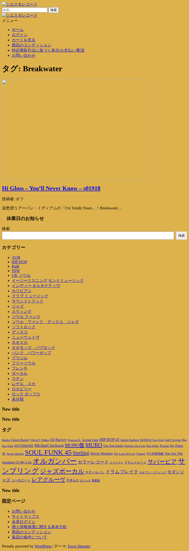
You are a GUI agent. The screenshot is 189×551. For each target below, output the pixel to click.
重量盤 (96, 480)
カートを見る (23, 40)
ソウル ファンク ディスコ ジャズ (45, 322)
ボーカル (20, 373)
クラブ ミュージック (30, 296)
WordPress (43, 546)
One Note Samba (113, 445)
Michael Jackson (49, 445)
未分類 (18, 399)
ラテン (18, 379)
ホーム (18, 30)
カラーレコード (93, 462)
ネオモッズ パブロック (33, 348)
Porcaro (164, 446)
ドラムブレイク (122, 471)
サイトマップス (25, 516)
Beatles (6, 439)
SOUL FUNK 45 (48, 452)
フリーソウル (23, 363)
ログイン (20, 35)
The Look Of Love (124, 453)
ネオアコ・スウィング (152, 472)
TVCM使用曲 (155, 453)
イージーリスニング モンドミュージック (48, 280)
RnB (15, 266)
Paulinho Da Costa (134, 445)
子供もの (72, 480)
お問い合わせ (23, 55)
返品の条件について (29, 537)
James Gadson (129, 440)
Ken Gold (158, 439)
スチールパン (95, 472)
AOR (16, 257)
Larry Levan (173, 440)
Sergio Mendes (15, 453)
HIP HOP (19, 262)
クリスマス (116, 462)
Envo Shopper (79, 546)
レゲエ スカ (23, 384)
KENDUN (146, 439)
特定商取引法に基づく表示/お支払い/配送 (48, 50)
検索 (6, 229)
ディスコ (20, 332)
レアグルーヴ (48, 480)
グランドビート (135, 462)
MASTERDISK (23, 446)
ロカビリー (22, 389)
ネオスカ (20, 342)
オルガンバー (55, 461)
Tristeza (140, 453)
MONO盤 (74, 445)
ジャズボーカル (62, 471)
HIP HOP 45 (109, 439)
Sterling (81, 453)
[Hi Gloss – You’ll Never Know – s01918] (76, 178)
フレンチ (20, 368)
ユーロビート (21, 480)
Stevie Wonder (101, 453)
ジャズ (18, 306)
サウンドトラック (27, 301)
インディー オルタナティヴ (36, 286)
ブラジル (20, 358)
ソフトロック (23, 327)
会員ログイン (23, 522)
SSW (16, 271)
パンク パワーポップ (31, 353)
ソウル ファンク (26, 317)
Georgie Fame (90, 440)
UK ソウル (21, 275)
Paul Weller (152, 445)
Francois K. (74, 439)
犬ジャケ (85, 480)
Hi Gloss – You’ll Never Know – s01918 (51, 188)
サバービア (162, 462)
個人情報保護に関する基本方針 (39, 527)
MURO (93, 445)
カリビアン (22, 291)
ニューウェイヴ (25, 337)
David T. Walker (40, 439)
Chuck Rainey (20, 440)
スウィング (22, 311)
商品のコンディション (31, 45)
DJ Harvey (58, 440)
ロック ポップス (26, 394)
